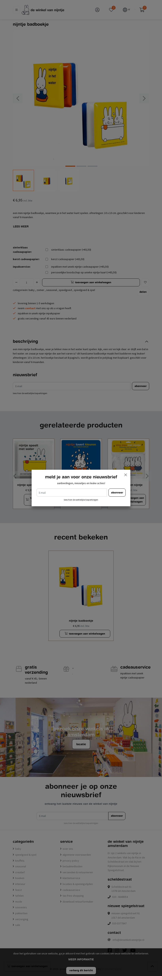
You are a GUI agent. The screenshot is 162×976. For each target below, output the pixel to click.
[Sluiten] (125, 475)
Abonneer (117, 492)
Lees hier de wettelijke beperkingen (81, 499)
